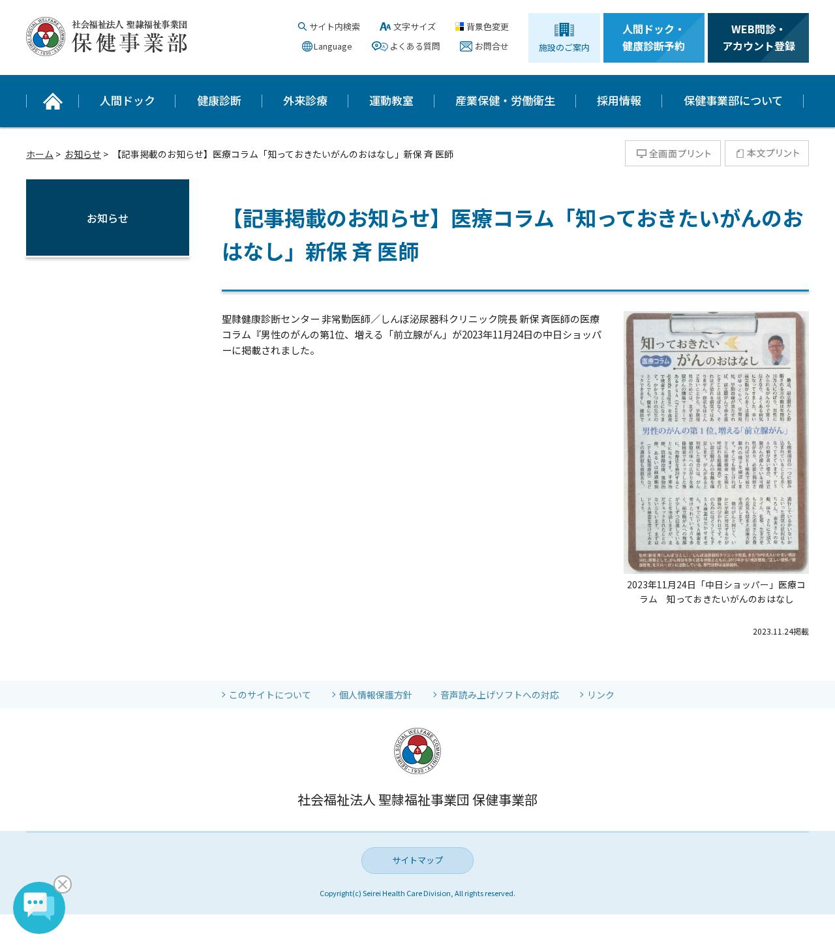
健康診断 (219, 100)
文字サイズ (414, 26)
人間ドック (127, 100)
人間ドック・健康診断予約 (653, 37)
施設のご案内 (564, 47)
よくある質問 (414, 46)
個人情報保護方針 (375, 694)
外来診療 (305, 100)
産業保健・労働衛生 (505, 100)
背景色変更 (487, 26)
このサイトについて (270, 694)
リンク (601, 694)
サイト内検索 (334, 26)
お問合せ (492, 46)
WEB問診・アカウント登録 (758, 37)
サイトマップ (417, 860)
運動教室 (391, 100)
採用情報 (619, 100)
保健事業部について (733, 100)
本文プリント (767, 153)
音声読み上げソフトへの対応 (499, 694)
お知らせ (83, 153)
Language (333, 46)
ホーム (39, 153)
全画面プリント (673, 153)
